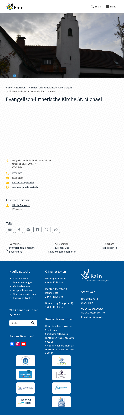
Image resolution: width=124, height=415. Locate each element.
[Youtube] (23, 343)
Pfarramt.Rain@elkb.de (23, 182)
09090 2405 (17, 173)
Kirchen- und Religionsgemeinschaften (50, 87)
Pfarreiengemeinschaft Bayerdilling (22, 249)
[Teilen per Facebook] (37, 230)
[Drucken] (28, 230)
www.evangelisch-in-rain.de (25, 187)
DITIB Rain (108, 247)
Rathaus (20, 87)
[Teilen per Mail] (10, 230)
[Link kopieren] (19, 230)
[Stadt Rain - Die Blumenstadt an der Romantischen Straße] (15, 6)
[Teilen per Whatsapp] (56, 230)
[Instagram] (17, 343)
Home (9, 87)
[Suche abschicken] (33, 323)
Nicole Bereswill (21, 205)
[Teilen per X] (47, 230)
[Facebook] (12, 343)
